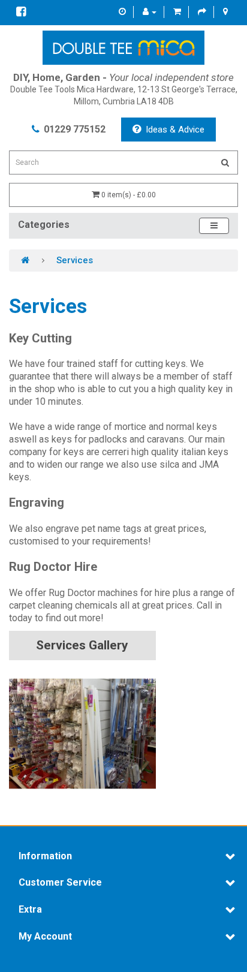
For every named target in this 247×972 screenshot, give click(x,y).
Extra (30, 909)
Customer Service (60, 882)
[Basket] (177, 11)
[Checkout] (202, 11)
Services (74, 260)
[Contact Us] (122, 11)
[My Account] (149, 11)
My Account (45, 936)
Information (45, 856)
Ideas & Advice (175, 129)
